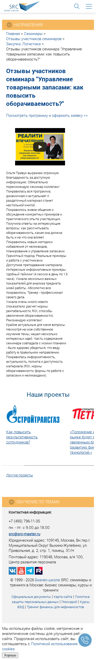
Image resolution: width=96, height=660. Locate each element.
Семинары (33, 33)
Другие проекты (19, 475)
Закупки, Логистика (23, 43)
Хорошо (10, 655)
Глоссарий (69, 601)
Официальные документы (31, 596)
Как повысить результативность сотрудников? (22, 437)
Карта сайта (63, 596)
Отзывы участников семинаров (33, 38)
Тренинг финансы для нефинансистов (55, 607)
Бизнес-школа (47, 579)
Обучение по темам (37, 501)
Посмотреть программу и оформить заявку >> (47, 115)
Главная (13, 33)
